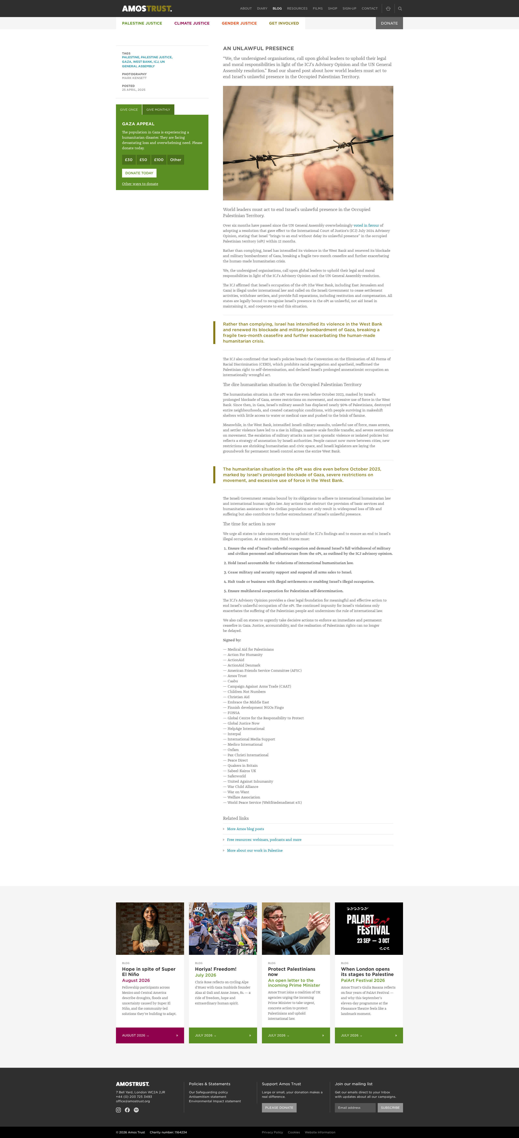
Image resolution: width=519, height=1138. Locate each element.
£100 (159, 160)
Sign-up (349, 8)
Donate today (139, 173)
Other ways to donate (140, 184)
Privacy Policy (272, 1132)
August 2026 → (135, 1035)
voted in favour (366, 225)
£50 (143, 160)
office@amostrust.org (133, 1101)
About (246, 8)
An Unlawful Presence (258, 48)
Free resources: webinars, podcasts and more (264, 839)
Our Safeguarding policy (208, 1092)
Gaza (126, 61)
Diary (262, 8)
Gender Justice (239, 23)
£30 (129, 160)
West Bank (142, 61)
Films (318, 8)
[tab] (129, 109)
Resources (297, 8)
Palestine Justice (142, 23)
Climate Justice (192, 23)
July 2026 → (206, 1035)
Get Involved (284, 23)
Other (175, 160)
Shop (332, 8)
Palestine (130, 57)
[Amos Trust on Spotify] (136, 1110)
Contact (370, 8)
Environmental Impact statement (215, 1101)
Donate (389, 23)
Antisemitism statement (207, 1097)
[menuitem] (142, 23)
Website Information (320, 1132)
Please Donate (279, 1108)
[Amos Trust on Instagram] (118, 1110)
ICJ (156, 61)
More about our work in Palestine (255, 850)
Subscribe (390, 1108)
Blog (277, 8)
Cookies (294, 1132)
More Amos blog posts (245, 829)
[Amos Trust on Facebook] (127, 1110)
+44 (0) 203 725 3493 (134, 1097)
